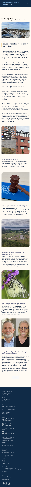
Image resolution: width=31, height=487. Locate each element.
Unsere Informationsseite (7, 440)
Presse (3, 458)
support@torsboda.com (7, 391)
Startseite (4, 18)
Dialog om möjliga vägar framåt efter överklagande (13, 20)
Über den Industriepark (7, 438)
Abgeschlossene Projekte (7, 445)
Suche (3, 461)
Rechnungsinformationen (7, 455)
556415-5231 (5, 414)
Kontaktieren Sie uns (6, 453)
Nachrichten (10, 18)
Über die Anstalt (5, 463)
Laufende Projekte (6, 444)
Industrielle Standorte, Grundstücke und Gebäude (12, 470)
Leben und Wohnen (6, 473)
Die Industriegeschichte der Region (9, 468)
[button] (27, 3)
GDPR (3, 460)
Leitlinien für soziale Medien (8, 481)
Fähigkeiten (4, 471)
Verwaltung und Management (8, 452)
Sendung (4, 450)
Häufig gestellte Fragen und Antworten (10, 476)
